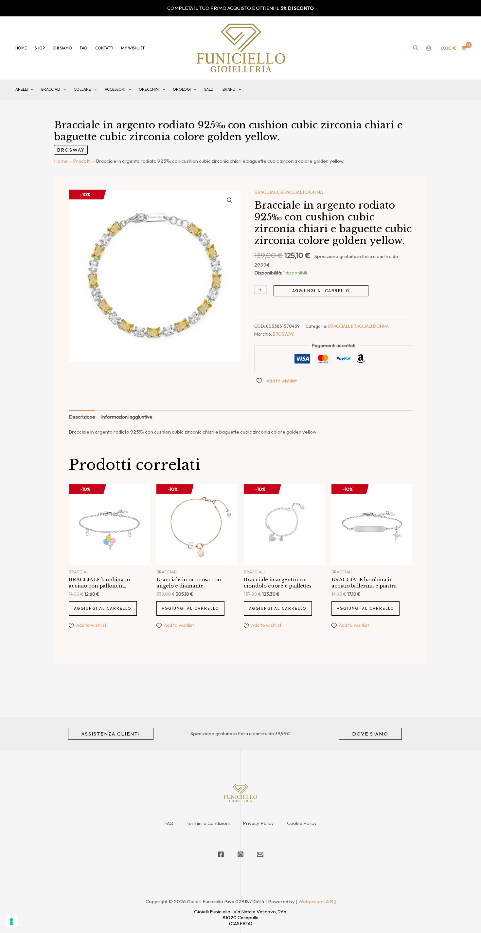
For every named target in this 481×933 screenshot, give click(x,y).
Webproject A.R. (316, 901)
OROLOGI (182, 89)
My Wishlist (133, 48)
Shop (40, 48)
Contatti (104, 48)
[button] (416, 48)
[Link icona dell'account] (429, 48)
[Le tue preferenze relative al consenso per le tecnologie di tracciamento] (11, 921)
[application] (30, 89)
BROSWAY (71, 150)
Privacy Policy (258, 823)
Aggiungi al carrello (321, 290)
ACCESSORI (115, 89)
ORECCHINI (149, 89)
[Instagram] (240, 854)
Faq (83, 48)
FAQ (168, 823)
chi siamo (62, 48)
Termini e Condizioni (208, 823)
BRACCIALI (50, 89)
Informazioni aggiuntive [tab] (126, 417)
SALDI (209, 89)
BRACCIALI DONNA (301, 192)
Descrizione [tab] (82, 417)
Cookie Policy (302, 823)
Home (21, 48)
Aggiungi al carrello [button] (103, 608)
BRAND (229, 89)
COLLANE (82, 89)
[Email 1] (260, 854)
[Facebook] (221, 854)
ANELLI (21, 89)
